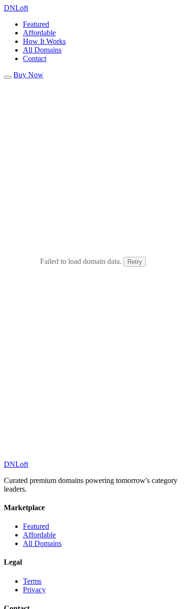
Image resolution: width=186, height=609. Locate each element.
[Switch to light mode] (7, 77)
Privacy (34, 590)
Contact (34, 58)
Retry (134, 261)
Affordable (39, 33)
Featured (36, 24)
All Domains (42, 50)
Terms (32, 581)
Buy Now (28, 75)
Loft (16, 8)
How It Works (44, 41)
